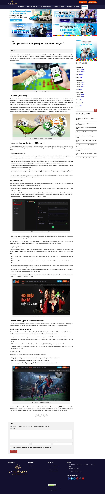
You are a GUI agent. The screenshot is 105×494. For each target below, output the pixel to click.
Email (33, 441)
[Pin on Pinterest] (44, 415)
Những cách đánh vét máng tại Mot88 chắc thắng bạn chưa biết (85, 124)
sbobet (81, 102)
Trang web (55, 441)
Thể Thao (31, 467)
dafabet (81, 74)
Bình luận (12, 428)
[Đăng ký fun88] (86, 50)
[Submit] (95, 110)
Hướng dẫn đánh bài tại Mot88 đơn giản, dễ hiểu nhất (86, 128)
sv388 (80, 105)
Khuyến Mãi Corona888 (73, 6)
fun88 (80, 89)
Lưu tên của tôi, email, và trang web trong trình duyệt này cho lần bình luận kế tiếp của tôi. (31, 447)
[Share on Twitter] (39, 415)
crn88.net (55, 490)
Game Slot (31, 469)
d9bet (82, 82)
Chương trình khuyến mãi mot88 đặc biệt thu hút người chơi (86, 145)
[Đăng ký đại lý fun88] (30, 16)
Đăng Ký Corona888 (32, 6)
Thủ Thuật (84, 6)
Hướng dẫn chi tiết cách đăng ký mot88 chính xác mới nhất (86, 132)
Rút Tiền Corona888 (59, 6)
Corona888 (21, 6)
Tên (11, 441)
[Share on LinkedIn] (46, 415)
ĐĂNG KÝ (83, 2)
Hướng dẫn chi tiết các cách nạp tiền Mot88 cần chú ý (86, 141)
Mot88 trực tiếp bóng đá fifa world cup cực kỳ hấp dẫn (86, 154)
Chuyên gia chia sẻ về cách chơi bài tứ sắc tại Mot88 (86, 119)
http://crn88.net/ (63, 410)
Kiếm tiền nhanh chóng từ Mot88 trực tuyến (85, 157)
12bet (80, 77)
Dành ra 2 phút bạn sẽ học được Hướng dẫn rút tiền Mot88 (86, 150)
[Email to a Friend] (41, 415)
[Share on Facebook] (36, 415)
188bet (82, 94)
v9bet (80, 99)
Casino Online (32, 465)
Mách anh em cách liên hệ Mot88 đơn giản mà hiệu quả (85, 137)
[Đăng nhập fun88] (75, 30)
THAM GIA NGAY (92, 2)
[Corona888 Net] (15, 2)
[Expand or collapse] (71, 51)
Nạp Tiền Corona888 (46, 6)
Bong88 (82, 69)
